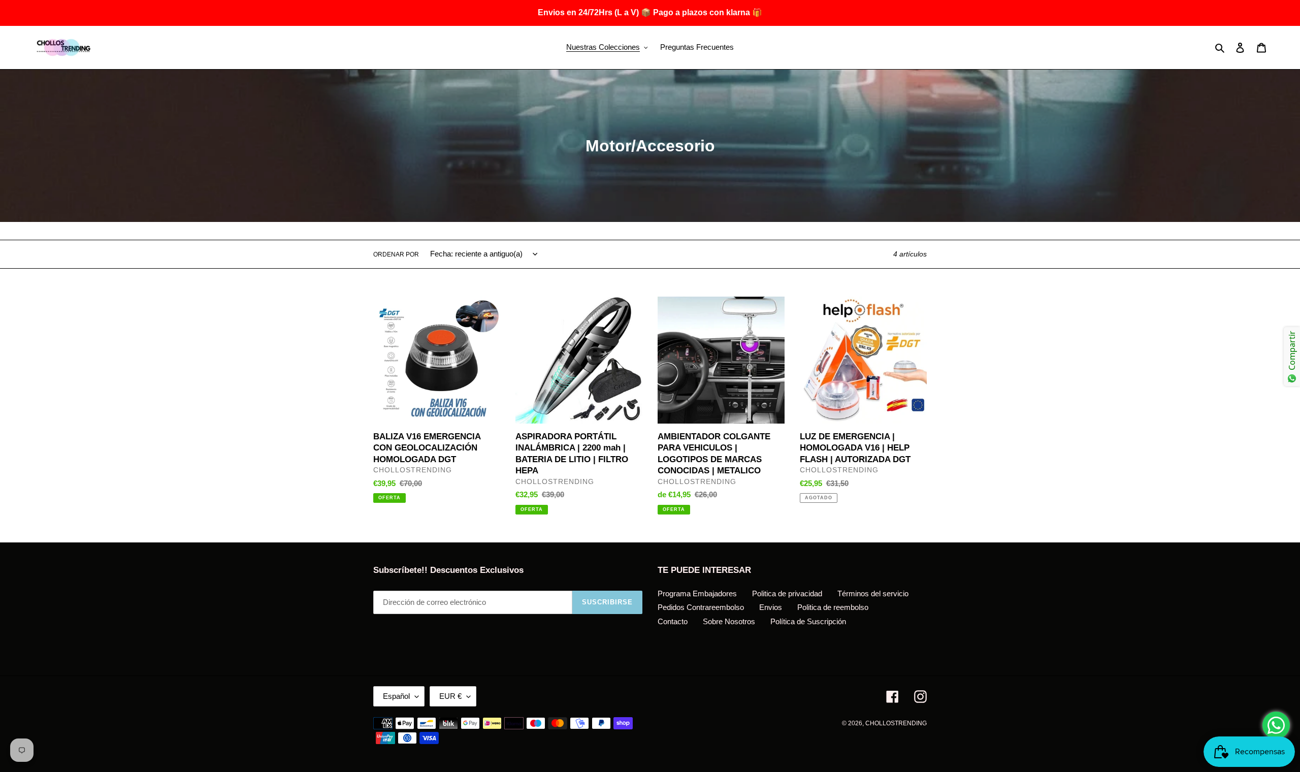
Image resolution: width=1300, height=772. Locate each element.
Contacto (673, 621)
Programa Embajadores (697, 593)
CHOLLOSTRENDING (896, 723)
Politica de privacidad (787, 593)
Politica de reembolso (832, 607)
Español (396, 696)
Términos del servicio (872, 593)
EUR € (450, 696)
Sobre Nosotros (729, 621)
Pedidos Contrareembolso (701, 607)
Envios (770, 607)
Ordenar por (396, 254)
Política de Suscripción (808, 621)
